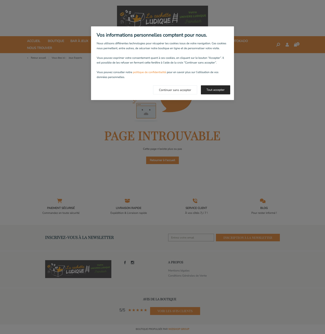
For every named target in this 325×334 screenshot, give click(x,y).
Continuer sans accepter (175, 90)
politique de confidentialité (149, 72)
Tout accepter (216, 90)
